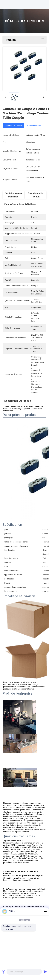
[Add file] (3, 972)
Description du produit (35, 195)
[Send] (45, 972)
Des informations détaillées (13, 195)
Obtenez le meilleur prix (15, 126)
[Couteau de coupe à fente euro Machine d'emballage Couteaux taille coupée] (24, 69)
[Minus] (45, 911)
